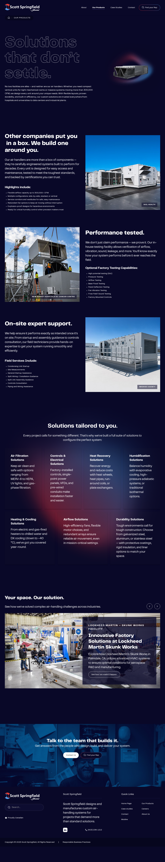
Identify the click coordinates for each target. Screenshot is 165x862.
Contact (131, 7)
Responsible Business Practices (76, 842)
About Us (146, 814)
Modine (124, 819)
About (83, 7)
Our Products (98, 7)
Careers (145, 809)
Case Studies (116, 7)
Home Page (126, 803)
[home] (22, 7)
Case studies (127, 809)
